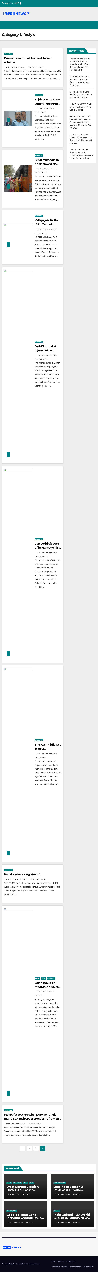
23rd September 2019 (47, 355)
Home (53, 1261)
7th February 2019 (46, 992)
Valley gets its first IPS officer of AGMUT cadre (47, 224)
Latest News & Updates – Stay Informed (66, 1267)
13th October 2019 (15, 67)
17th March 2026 (63, 1194)
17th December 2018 (16, 1123)
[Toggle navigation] (93, 25)
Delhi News (17, 1182)
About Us (61, 1261)
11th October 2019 (46, 108)
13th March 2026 (63, 1222)
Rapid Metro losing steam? (22, 874)
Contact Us (71, 1261)
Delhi (37, 978)
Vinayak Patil (35, 1123)
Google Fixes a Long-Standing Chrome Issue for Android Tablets (81, 95)
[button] (88, 25)
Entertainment (59, 1182)
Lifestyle (8, 53)
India (43, 978)
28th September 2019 (47, 169)
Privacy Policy (88, 1267)
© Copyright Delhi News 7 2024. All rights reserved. (21, 1264)
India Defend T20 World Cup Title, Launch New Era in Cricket (81, 107)
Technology (11, 1210)
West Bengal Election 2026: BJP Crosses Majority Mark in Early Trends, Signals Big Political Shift (80, 64)
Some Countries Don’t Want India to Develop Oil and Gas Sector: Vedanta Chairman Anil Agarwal (80, 122)
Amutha (26, 1194)
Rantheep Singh (35, 67)
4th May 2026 (14, 1194)
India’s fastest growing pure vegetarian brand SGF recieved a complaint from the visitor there (32, 1118)
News (32, 1182)
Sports (57, 1210)
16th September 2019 (16, 879)
